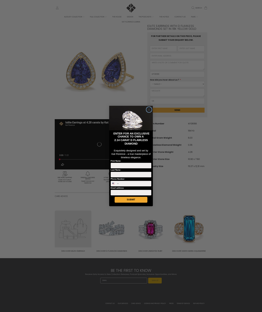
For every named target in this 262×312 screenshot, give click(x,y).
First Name (116, 161)
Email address (117, 188)
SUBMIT (131, 199)
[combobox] (115, 183)
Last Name (115, 170)
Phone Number (117, 179)
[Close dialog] (149, 109)
